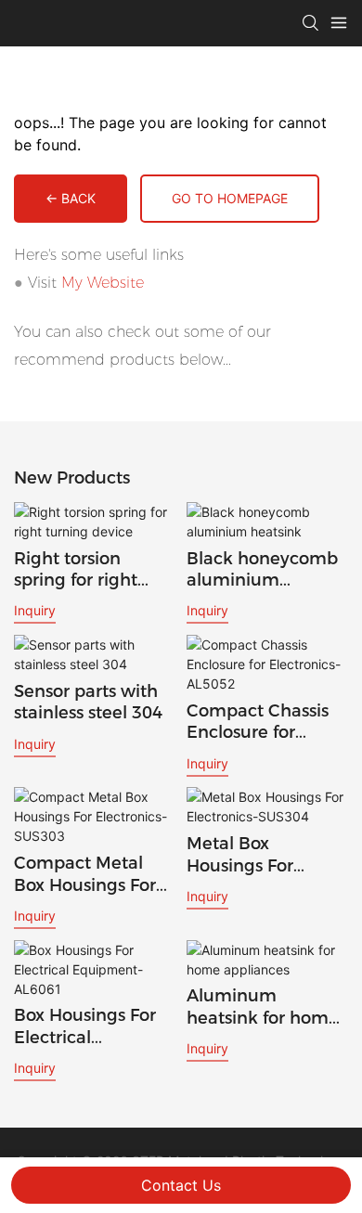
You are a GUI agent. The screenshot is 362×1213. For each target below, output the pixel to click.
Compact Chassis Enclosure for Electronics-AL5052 (266, 722)
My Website (102, 282)
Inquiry (35, 610)
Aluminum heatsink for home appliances (263, 1007)
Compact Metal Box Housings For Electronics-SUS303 (94, 875)
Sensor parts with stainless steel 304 (88, 702)
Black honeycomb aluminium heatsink (262, 570)
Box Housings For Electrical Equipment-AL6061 (85, 1027)
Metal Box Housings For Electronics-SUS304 (267, 855)
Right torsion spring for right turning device (75, 570)
